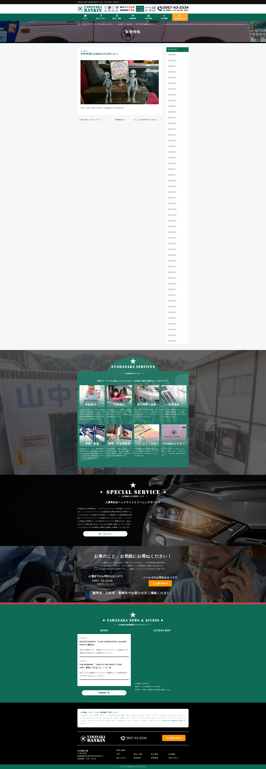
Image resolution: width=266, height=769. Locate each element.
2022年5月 (172, 192)
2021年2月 (172, 243)
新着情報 (154, 758)
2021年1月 (172, 249)
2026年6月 (172, 55)
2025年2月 (172, 89)
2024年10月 (172, 100)
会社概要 (164, 18)
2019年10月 (172, 284)
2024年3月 (172, 123)
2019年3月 (172, 318)
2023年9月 (172, 146)
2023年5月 (172, 158)
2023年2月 (172, 169)
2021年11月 (172, 215)
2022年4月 (172, 198)
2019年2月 (172, 324)
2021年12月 (172, 209)
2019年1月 (172, 329)
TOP (118, 754)
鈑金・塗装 (117, 18)
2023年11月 (172, 140)
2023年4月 (172, 163)
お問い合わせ (180, 18)
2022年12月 (172, 181)
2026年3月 (172, 66)
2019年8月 (172, 289)
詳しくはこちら (105, 534)
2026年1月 (172, 72)
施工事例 (148, 18)
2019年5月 (172, 306)
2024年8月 (172, 106)
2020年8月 (172, 261)
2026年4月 (172, 60)
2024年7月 (172, 112)
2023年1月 (172, 175)
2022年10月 (172, 186)
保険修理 (132, 18)
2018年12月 (172, 335)
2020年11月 (172, 255)
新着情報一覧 (119, 120)
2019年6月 (172, 301)
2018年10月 (172, 341)
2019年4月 (172, 312)
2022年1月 (172, 203)
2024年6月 (172, 118)
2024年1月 (172, 129)
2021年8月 (172, 226)
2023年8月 (172, 152)
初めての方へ (101, 18)
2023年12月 (172, 135)
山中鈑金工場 (129, 766)
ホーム (85, 18)
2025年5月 (172, 83)
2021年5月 (172, 232)
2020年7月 (172, 266)
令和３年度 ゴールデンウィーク (91, 120)
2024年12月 (172, 95)
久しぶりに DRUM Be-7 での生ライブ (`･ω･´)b (148, 120)
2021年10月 (172, 221)
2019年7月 (172, 295)
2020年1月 (172, 278)
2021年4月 (172, 238)
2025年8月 (172, 77)
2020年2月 (172, 272)
